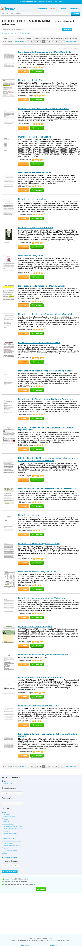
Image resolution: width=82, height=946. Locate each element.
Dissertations (42, 9)
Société (6, 848)
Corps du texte (8, 783)
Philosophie (7, 831)
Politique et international (10, 833)
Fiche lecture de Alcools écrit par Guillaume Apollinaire (45, 371)
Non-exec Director (39, 2)
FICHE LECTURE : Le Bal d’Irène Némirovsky (39, 342)
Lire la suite (23, 71)
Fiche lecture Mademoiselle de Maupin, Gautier (41, 286)
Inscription (41, 889)
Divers (5, 853)
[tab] (41, 857)
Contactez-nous (74, 9)
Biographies (7, 814)
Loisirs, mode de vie (9, 824)
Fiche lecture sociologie (30, 515)
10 (56, 42)
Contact (60, 2)
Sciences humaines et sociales (12, 845)
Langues (6, 819)
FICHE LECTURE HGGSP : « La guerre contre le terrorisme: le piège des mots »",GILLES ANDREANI (48, 459)
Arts (5, 812)
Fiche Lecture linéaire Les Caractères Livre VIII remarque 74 (47, 489)
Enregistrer (38, 71)
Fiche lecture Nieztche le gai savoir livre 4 (39, 543)
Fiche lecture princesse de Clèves (34, 173)
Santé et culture (8, 843)
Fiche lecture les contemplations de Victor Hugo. (42, 598)
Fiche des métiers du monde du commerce (39, 677)
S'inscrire (52, 9)
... (59, 42)
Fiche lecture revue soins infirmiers (35, 227)
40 (63, 42)
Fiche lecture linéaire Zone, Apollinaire (37, 572)
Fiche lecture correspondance (33, 199)
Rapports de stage (9, 838)
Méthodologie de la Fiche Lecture (34, 137)
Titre (5, 781)
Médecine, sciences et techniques (13, 826)
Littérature (6, 821)
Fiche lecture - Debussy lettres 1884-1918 (38, 705)
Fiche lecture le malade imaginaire (35, 626)
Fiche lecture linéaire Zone (31, 80)
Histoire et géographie (10, 817)
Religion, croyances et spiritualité (12, 841)
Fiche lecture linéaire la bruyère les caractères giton (43, 654)
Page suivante (70, 42)
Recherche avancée (9, 871)
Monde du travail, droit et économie (13, 829)
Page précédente (20, 42)
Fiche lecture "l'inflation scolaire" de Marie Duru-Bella (44, 52)
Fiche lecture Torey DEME (30, 256)
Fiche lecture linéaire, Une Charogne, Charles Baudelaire (46, 314)
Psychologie (7, 836)
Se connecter (62, 9)
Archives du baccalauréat (10, 850)
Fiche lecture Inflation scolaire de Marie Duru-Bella (43, 108)
